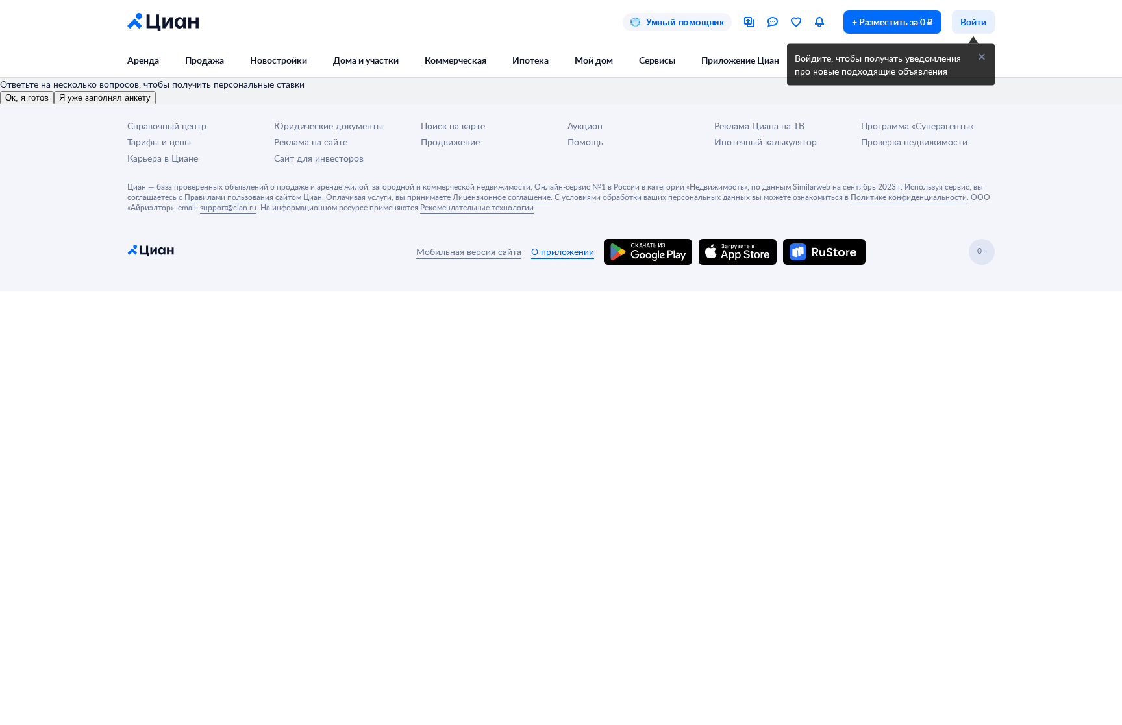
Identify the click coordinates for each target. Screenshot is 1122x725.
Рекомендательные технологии (477, 207)
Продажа (204, 60)
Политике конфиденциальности (909, 196)
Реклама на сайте (310, 142)
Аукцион (585, 125)
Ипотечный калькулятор (765, 142)
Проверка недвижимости (914, 142)
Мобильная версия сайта (468, 251)
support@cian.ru (228, 207)
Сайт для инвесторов (319, 158)
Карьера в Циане (162, 158)
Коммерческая (455, 60)
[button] (982, 57)
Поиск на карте (453, 125)
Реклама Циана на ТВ (759, 125)
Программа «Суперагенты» (917, 125)
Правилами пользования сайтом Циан (253, 196)
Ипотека (530, 60)
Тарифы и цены (159, 142)
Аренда (143, 60)
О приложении (562, 251)
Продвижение (450, 142)
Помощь (585, 142)
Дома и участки (366, 60)
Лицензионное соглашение (502, 196)
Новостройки (278, 60)
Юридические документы (328, 125)
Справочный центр (166, 125)
